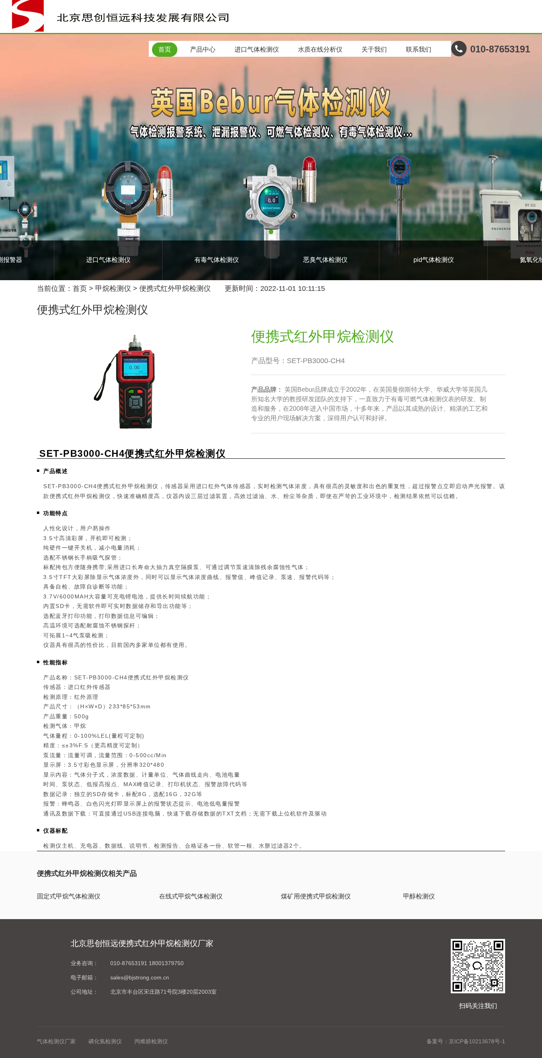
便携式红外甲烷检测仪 (175, 288)
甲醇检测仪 (419, 896)
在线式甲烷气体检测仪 (191, 896)
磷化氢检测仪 (105, 1041)
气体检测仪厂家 (56, 1041)
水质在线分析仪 (320, 49)
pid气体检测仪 (433, 259)
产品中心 (202, 49)
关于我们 (374, 49)
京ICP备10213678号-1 (477, 1041)
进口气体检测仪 (256, 49)
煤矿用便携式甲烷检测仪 (316, 896)
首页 (164, 49)
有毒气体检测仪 (216, 259)
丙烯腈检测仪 (151, 1041)
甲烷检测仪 (113, 288)
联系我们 (418, 49)
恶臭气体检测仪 (325, 259)
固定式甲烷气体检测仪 (68, 896)
